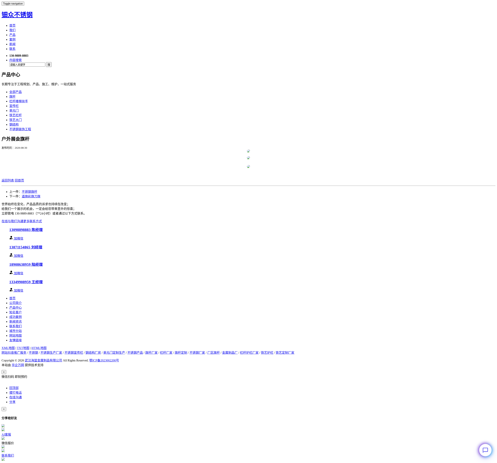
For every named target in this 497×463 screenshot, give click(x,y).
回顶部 (14, 388)
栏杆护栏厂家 (249, 352)
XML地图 (8, 348)
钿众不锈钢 (17, 14)
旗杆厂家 (151, 352)
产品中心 (15, 307)
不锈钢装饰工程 (20, 129)
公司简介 (15, 303)
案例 (12, 39)
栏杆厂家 (166, 352)
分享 (12, 402)
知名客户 (15, 312)
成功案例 (15, 317)
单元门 (14, 110)
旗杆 (12, 96)
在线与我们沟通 (12, 221)
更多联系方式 (32, 221)
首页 (12, 25)
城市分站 (15, 331)
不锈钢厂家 (197, 352)
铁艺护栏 (267, 352)
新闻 (12, 44)
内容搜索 (15, 60)
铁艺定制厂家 (285, 352)
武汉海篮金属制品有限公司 (43, 360)
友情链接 (15, 340)
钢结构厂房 (93, 352)
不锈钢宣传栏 (73, 352)
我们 (12, 30)
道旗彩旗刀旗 (31, 196)
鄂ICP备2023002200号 (104, 360)
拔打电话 (15, 392)
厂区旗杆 (213, 352)
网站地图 (15, 335)
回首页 (19, 180)
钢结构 (14, 124)
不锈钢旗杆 (29, 191)
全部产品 (15, 92)
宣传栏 (14, 106)
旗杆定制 (181, 352)
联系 (12, 48)
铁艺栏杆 (15, 115)
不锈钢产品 (135, 352)
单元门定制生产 (114, 352)
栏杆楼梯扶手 (18, 101)
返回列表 (8, 180)
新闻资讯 (15, 321)
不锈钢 (33, 352)
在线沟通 (15, 397)
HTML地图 (39, 348)
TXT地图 (23, 348)
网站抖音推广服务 (14, 352)
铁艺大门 (15, 120)
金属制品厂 (230, 352)
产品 (12, 34)
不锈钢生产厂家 (51, 352)
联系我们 (15, 326)
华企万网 (18, 365)
